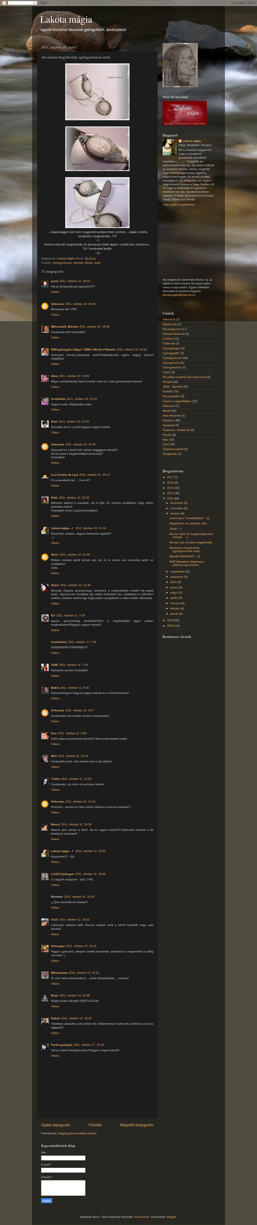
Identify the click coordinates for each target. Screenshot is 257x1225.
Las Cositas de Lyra (64, 474)
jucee (54, 281)
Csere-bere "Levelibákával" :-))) (189, 518)
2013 (170, 487)
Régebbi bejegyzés (137, 1125)
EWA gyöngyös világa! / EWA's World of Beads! (83, 349)
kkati (54, 421)
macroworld (141, 1216)
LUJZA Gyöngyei (62, 874)
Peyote (167, 434)
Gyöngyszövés (172, 367)
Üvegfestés (170, 453)
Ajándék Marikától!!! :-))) (184, 556)
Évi (53, 615)
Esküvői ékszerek (174, 333)
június (174, 587)
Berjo (54, 995)
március (175, 603)
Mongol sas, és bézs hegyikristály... (191, 542)
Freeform (168, 338)
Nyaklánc (168, 420)
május (174, 592)
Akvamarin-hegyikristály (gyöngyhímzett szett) (184, 549)
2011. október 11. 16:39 (76, 824)
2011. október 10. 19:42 (74, 421)
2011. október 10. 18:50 (75, 281)
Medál (89, 262)
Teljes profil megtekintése (179, 204)
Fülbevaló (169, 343)
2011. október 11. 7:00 (70, 615)
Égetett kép (170, 324)
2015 (170, 482)
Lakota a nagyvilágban (177, 401)
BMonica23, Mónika (64, 326)
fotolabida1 (59, 642)
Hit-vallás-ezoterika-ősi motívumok (184, 377)
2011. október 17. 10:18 (88, 1044)
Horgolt (167, 381)
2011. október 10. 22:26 (75, 554)
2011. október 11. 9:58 (72, 733)
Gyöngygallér (171, 353)
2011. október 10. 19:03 (132, 349)
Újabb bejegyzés (55, 1125)
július (173, 581)
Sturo (54, 554)
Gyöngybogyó (171, 348)
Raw (165, 439)
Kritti (54, 497)
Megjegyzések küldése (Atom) (77, 1133)
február (175, 608)
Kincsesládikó (171, 396)
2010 (170, 620)
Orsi (54, 733)
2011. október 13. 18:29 (76, 1018)
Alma (54, 376)
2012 (170, 493)
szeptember (178, 571)
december (177, 502)
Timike (55, 778)
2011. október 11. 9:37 (79, 710)
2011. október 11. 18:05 (90, 851)
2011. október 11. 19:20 (79, 896)
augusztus (177, 576)
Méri (54, 756)
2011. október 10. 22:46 (75, 585)
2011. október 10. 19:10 (82, 398)
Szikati (55, 1018)
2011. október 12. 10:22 (84, 972)
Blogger (171, 1216)
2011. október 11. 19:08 (90, 874)
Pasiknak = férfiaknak (176, 430)
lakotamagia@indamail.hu (179, 294)
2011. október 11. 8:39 (74, 687)
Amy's (55, 585)
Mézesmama (59, 972)
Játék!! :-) (175, 528)
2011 (170, 498)
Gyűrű (166, 372)
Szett (97, 262)
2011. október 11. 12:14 (73, 756)
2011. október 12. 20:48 (74, 995)
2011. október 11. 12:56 (76, 778)
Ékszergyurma (172, 329)
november (177, 508)
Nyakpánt (169, 425)
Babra (55, 687)
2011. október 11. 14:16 (80, 801)
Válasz (55, 291)
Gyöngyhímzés (62, 262)
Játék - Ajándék (172, 386)
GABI (54, 664)
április (174, 597)
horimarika (58, 398)
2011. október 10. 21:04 (90, 528)
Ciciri (54, 919)
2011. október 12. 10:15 (81, 946)
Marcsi (55, 824)
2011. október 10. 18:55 (80, 303)
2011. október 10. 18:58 (94, 326)
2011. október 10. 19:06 (74, 376)
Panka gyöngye (61, 1044)
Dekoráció (169, 319)
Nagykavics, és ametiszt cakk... (189, 523)
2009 (170, 625)
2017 (170, 477)
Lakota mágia (66, 18)
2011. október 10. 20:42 (74, 497)
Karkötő (78, 262)
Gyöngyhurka (171, 362)
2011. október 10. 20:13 (94, 474)
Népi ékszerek (172, 415)
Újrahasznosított (173, 449)
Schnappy (58, 946)
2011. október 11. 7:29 (73, 664)
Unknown (57, 303)
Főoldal (95, 1125)
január (174, 613)
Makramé (169, 405)
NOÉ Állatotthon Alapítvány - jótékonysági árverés (187, 563)
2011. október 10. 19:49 (80, 444)
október (175, 513)
